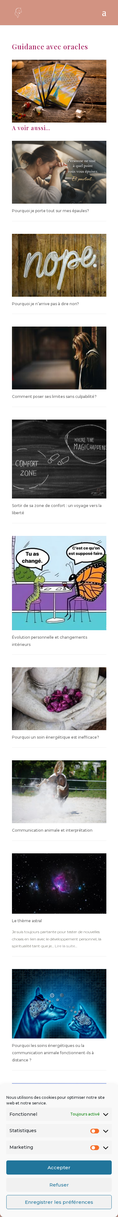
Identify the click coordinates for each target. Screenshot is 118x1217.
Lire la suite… (66, 946)
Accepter (59, 1167)
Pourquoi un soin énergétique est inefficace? (55, 737)
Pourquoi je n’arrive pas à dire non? (45, 303)
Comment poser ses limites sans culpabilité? (54, 396)
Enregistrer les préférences (59, 1202)
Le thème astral (27, 920)
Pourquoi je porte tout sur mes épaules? (50, 210)
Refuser (59, 1185)
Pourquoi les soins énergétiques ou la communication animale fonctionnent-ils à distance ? (53, 1052)
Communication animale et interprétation (52, 830)
